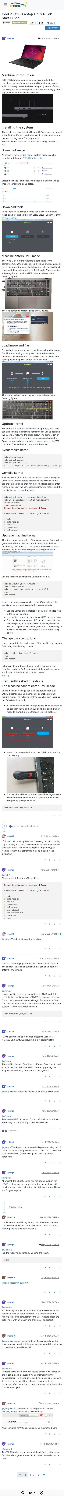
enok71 (10, 836)
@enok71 (6, 875)
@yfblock (6, 991)
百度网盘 (27, 158)
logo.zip (6, 675)
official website (9, 218)
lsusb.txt (24, 1282)
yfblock (10, 958)
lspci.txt (15, 1282)
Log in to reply (52, 28)
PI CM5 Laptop (20, 23)
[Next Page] (38, 1474)
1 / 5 (32, 1475)
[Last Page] (44, 1474)
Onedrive (38, 158)
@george (6, 939)
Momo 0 (11, 1217)
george (10, 38)
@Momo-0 (7, 1249)
